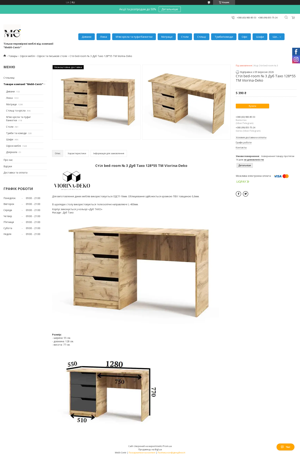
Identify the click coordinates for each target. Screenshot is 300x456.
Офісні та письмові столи (52, 56)
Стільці (201, 36)
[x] (245, 194)
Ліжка (103, 36)
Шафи (260, 36)
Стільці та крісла (16, 110)
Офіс (244, 36)
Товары (12, 56)
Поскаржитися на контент (142, 452)
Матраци (166, 36)
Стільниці (8, 77)
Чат (288, 447)
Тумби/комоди (224, 36)
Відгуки (7, 166)
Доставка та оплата (15, 172)
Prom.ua (167, 446)
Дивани (86, 36)
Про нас (8, 159)
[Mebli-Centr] (12, 33)
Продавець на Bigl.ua (150, 449)
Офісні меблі (27, 56)
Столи (185, 36)
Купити (252, 106)
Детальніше (169, 9)
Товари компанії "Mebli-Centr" (23, 84)
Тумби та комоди (16, 133)
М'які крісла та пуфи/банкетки (134, 36)
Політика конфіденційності (171, 452)
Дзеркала (11, 152)
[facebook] (238, 194)
